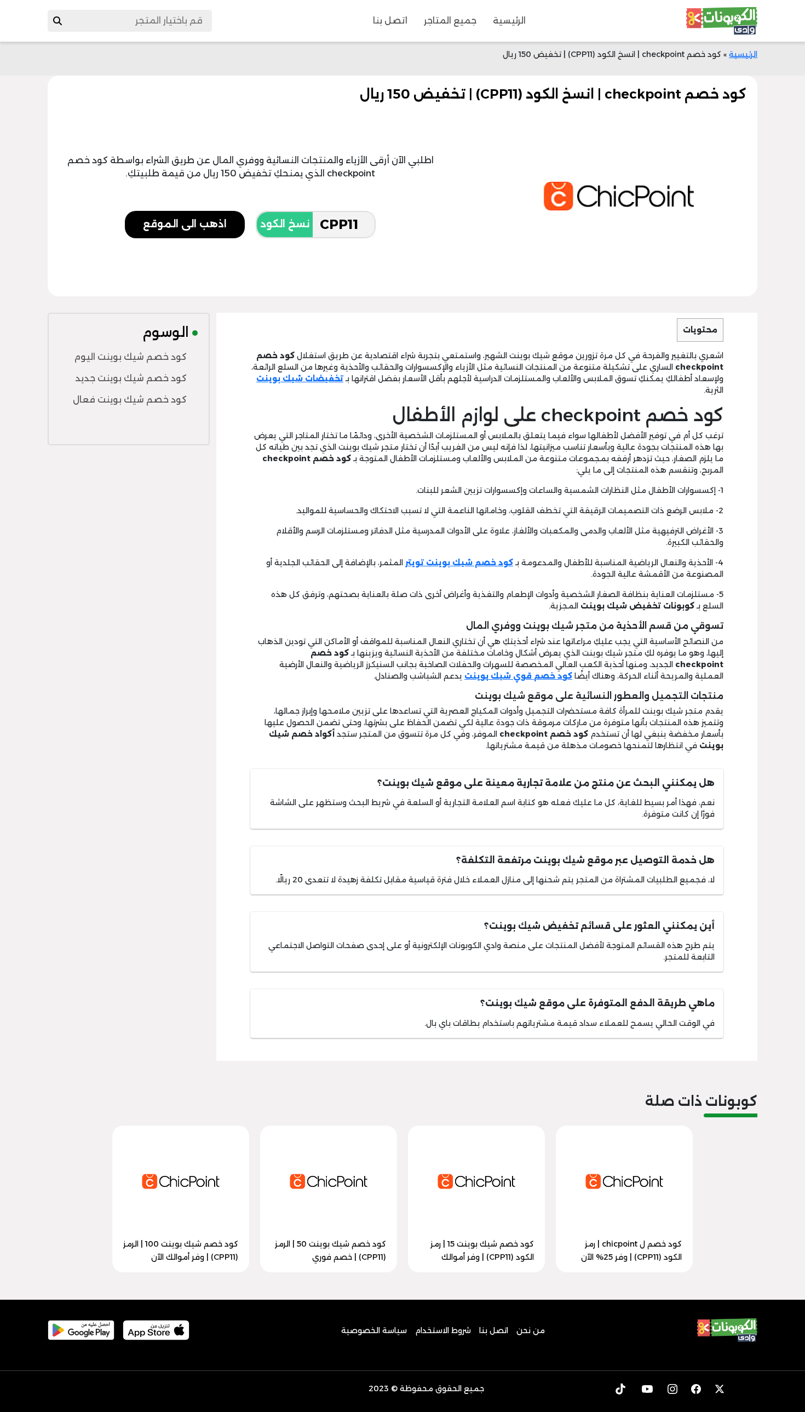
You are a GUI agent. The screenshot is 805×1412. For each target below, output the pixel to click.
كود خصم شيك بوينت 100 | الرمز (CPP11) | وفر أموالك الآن (180, 1250)
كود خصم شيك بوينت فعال (130, 399)
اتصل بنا (390, 20)
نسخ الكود (284, 224)
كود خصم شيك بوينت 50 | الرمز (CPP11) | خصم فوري (330, 1250)
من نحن (530, 1330)
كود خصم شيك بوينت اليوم (130, 357)
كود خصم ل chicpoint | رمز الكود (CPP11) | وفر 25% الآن (631, 1250)
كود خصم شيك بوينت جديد (131, 378)
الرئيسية (509, 20)
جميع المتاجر (450, 20)
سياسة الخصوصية (374, 1330)
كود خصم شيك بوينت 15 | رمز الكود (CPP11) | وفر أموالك (482, 1250)
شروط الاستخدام (443, 1330)
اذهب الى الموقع (185, 224)
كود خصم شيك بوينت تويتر (459, 562)
